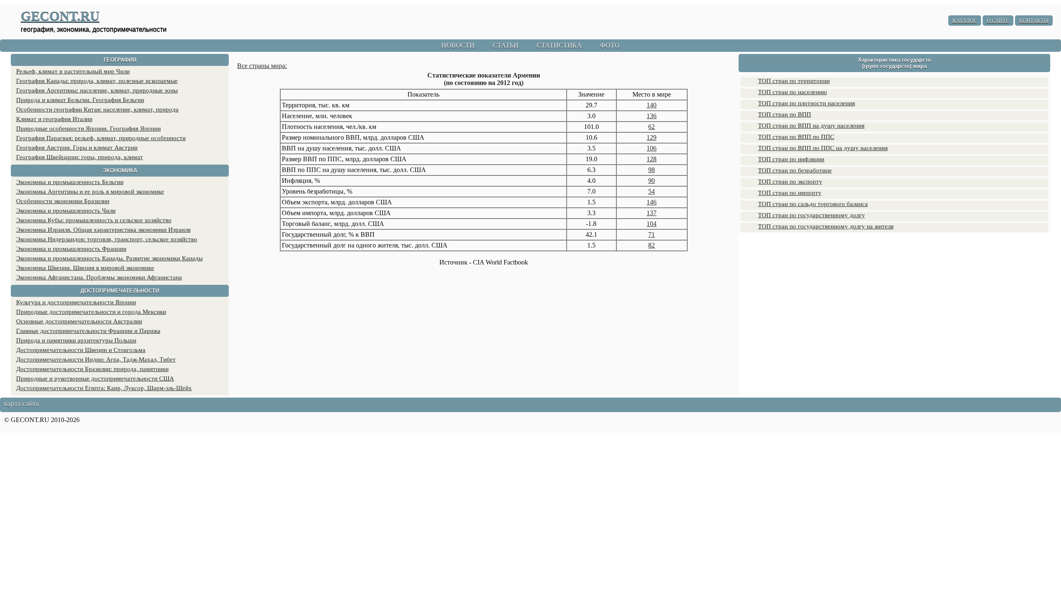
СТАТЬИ (505, 45)
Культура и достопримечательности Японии (76, 302)
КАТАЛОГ (964, 20)
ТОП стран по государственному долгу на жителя (826, 226)
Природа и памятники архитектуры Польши (76, 340)
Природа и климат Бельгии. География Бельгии (80, 100)
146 (651, 202)
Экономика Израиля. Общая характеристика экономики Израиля (103, 229)
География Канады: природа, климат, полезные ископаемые (97, 81)
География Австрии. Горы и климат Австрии (77, 147)
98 (651, 169)
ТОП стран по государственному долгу (811, 215)
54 (651, 191)
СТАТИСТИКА (559, 45)
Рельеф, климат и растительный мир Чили (73, 71)
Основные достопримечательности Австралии (79, 321)
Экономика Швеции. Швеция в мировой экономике (85, 268)
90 (651, 180)
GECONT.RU (60, 15)
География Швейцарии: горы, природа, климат (79, 157)
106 (651, 148)
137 (651, 212)
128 (651, 159)
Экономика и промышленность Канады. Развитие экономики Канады (109, 258)
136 (651, 115)
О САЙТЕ (998, 20)
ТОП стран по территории (794, 81)
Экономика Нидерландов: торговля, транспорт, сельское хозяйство (106, 239)
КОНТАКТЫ (1034, 20)
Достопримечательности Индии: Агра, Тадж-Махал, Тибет (96, 359)
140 (651, 105)
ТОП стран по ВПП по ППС (796, 136)
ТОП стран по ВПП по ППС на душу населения (823, 148)
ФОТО (610, 45)
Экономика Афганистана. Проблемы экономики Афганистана (99, 277)
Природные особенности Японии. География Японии (88, 128)
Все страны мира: (262, 65)
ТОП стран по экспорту (790, 181)
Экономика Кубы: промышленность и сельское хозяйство (94, 220)
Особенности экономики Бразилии (62, 201)
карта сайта (21, 404)
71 (651, 234)
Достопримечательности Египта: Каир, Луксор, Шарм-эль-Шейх (104, 388)
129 (651, 137)
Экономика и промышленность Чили (66, 210)
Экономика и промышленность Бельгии (70, 182)
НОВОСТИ (458, 45)
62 (651, 126)
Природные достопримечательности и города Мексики (91, 311)
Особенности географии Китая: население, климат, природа (97, 109)
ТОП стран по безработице (795, 170)
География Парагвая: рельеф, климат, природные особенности (101, 138)
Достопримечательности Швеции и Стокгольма (80, 350)
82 (651, 245)
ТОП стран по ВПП (784, 114)
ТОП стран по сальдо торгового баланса (813, 204)
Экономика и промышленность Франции (71, 248)
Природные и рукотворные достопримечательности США (95, 378)
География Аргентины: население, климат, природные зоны (97, 90)
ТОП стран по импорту (789, 192)
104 (651, 223)
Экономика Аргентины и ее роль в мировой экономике (90, 191)
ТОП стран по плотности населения (806, 103)
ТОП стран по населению (792, 92)
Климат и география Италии (54, 119)
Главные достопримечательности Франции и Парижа (88, 331)
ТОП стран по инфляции (791, 159)
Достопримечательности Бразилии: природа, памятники (92, 369)
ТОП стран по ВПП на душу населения (811, 125)
